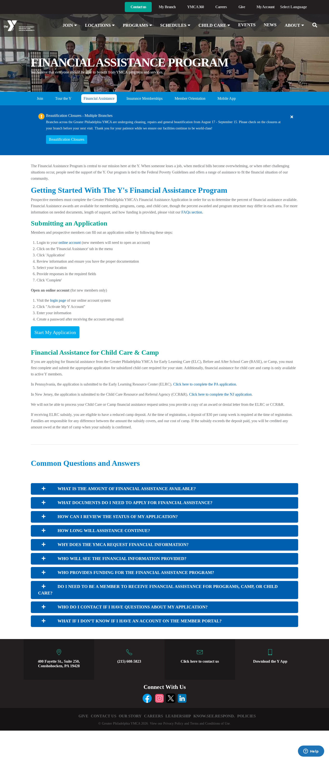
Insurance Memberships (144, 98)
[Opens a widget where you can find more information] (311, 752)
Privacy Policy (173, 723)
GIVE (83, 716)
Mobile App (226, 98)
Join (68, 25)
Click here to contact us (200, 661)
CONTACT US (103, 716)
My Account (265, 7)
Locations (98, 25)
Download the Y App (270, 661)
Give (241, 7)
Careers (221, 7)
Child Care (212, 25)
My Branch (167, 7)
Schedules (174, 25)
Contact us (138, 7)
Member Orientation (190, 98)
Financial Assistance (99, 98)
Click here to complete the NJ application (220, 394)
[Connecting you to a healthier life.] (27, 25)
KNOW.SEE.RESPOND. (214, 716)
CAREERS (153, 716)
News (270, 24)
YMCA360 (195, 7)
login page (58, 300)
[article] (164, 130)
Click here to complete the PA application (204, 384)
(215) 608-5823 (129, 661)
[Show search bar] (316, 25)
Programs (136, 25)
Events (247, 24)
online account (70, 242)
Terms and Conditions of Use (210, 723)
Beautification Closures (66, 139)
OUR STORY (130, 716)
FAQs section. (192, 212)
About (293, 25)
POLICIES (246, 716)
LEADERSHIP (178, 716)
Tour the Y (63, 98)
